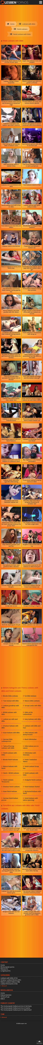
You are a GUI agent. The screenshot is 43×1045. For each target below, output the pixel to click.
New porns (4, 969)
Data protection (6, 995)
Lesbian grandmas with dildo (10, 707)
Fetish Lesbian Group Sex (31, 767)
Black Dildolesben (31, 739)
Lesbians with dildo (9, 978)
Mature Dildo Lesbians (32, 701)
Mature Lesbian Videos (10, 982)
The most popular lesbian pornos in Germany (16, 1006)
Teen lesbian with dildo (11, 701)
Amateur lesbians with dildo (9, 727)
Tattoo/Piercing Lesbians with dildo (7, 747)
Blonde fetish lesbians (10, 760)
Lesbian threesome (9, 984)
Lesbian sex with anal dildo (9, 720)
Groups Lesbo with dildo (33, 706)
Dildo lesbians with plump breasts (30, 734)
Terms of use (5, 997)
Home (3, 965)
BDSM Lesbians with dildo (9, 713)
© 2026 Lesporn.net (21, 1023)
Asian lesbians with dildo (11, 733)
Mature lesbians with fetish (9, 767)
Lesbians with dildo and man (31, 727)
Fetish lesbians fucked (32, 787)
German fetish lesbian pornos (9, 799)
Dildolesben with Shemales (29, 754)
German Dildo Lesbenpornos (7, 740)
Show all (4, 986)
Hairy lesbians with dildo (33, 719)
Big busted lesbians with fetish (32, 792)
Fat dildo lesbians (30, 696)
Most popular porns (7, 967)
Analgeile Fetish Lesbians (33, 780)
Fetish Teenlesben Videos (30, 761)
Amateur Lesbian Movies (11, 980)
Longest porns (5, 971)
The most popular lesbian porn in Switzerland (16, 1010)
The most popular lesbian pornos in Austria (15, 1008)
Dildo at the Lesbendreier (28, 713)
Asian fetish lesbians (10, 791)
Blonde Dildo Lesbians (10, 696)
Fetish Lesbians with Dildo (9, 754)
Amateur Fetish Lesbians (11, 787)
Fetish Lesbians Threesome (7, 781)
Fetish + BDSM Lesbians (11, 773)
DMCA (3, 999)
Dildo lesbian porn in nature (30, 747)
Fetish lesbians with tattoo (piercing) (30, 799)
